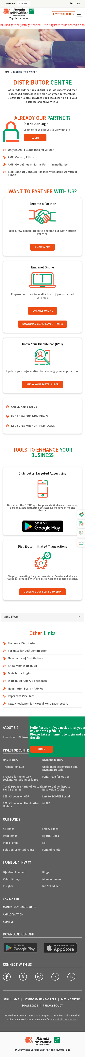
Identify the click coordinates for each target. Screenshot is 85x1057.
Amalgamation (13, 914)
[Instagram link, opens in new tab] (39, 977)
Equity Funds (50, 829)
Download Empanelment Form (42, 324)
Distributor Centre (25, 72)
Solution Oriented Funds (18, 850)
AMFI (16, 999)
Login (35, 138)
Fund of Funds (51, 850)
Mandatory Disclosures (19, 907)
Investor (10, 4)
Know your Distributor (23, 666)
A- (78, 3)
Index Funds (10, 843)
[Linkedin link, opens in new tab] (71, 977)
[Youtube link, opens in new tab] (55, 977)
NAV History (10, 760)
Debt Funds (10, 836)
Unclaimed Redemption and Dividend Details (59, 769)
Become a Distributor (22, 643)
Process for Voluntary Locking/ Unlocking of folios (20, 778)
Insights (8, 886)
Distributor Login (19, 673)
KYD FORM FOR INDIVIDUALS (29, 416)
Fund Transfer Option (56, 776)
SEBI (6, 999)
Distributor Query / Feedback (27, 681)
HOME (6, 72)
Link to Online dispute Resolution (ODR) (56, 788)
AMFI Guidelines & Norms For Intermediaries (38, 164)
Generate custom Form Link (42, 592)
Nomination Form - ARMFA (25, 688)
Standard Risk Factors (40, 999)
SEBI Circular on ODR (16, 796)
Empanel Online (42, 311)
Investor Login (62, 14)
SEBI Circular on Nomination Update (21, 805)
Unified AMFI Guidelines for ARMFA (31, 150)
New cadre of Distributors (25, 658)
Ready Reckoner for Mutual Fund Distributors (38, 703)
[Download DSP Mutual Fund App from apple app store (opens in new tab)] (60, 948)
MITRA (46, 803)
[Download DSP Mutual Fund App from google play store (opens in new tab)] (20, 948)
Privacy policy (53, 1005)
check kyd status (24, 406)
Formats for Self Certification (27, 651)
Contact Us (11, 899)
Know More (42, 247)
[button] (79, 14)
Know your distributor (42, 384)
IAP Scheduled (51, 886)
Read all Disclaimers (65, 1019)
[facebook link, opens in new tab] (7, 977)
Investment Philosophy (17, 737)
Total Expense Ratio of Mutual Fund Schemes (22, 788)
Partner (23, 4)
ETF (44, 843)
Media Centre (70, 999)
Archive (8, 922)
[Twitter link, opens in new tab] (23, 977)
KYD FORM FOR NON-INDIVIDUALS (33, 425)
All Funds (8, 829)
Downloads (30, 1005)
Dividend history (52, 760)
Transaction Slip (13, 767)
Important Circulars (21, 696)
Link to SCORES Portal (56, 796)
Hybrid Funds (50, 836)
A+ (71, 3)
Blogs (45, 872)
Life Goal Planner (14, 872)
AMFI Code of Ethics (21, 157)
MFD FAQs (11, 616)
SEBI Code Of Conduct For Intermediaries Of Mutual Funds (42, 173)
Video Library (11, 879)
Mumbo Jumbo (51, 879)
